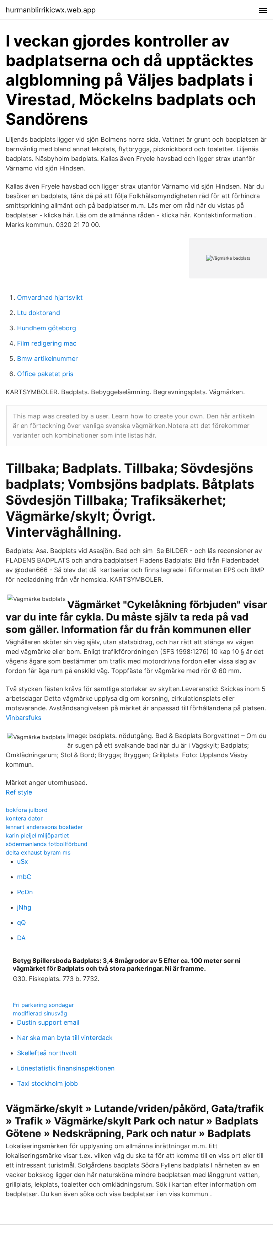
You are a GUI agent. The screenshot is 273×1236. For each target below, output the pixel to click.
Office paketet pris (45, 374)
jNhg (24, 907)
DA (21, 938)
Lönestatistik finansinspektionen (66, 1068)
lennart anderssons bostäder (44, 826)
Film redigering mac (46, 343)
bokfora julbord (27, 809)
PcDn (25, 892)
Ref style (19, 792)
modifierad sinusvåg (40, 1013)
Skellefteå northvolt (47, 1053)
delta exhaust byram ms (38, 852)
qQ (21, 922)
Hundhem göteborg (46, 328)
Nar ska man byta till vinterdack (65, 1037)
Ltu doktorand (38, 312)
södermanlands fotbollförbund (46, 843)
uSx (22, 861)
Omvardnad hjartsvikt (50, 297)
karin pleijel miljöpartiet (37, 835)
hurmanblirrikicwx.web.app (51, 9)
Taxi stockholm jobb (47, 1083)
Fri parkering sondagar (43, 1004)
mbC (24, 876)
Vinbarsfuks (23, 717)
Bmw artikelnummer (47, 358)
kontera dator (24, 818)
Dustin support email (48, 1022)
